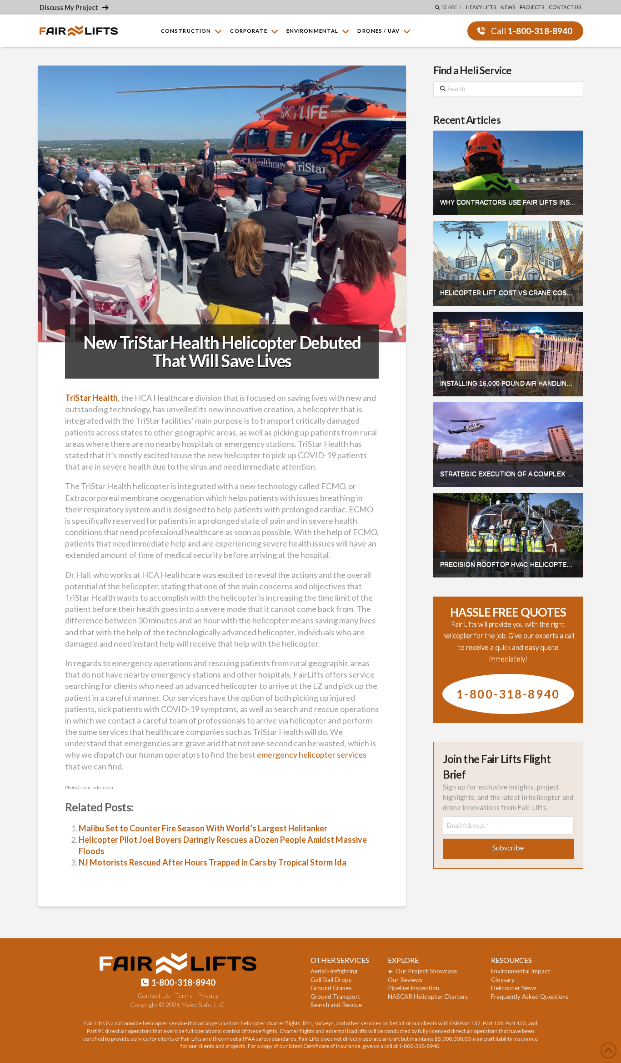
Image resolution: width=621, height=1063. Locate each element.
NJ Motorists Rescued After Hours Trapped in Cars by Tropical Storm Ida (212, 862)
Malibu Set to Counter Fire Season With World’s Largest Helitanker (203, 828)
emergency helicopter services (311, 754)
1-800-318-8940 (508, 694)
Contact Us (154, 995)
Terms (184, 995)
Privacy (208, 995)
